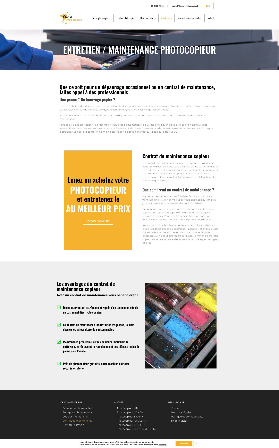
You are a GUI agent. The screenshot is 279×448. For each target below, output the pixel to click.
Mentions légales (181, 412)
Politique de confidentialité (187, 416)
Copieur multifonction (75, 416)
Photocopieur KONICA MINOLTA (136, 429)
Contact (210, 18)
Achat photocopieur (101, 18)
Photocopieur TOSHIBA (131, 424)
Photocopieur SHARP (130, 416)
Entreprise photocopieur (77, 412)
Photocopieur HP (127, 408)
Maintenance (166, 18)
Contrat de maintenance (77, 420)
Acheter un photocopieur (77, 408)
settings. (163, 444)
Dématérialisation (148, 18)
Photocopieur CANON (130, 412)
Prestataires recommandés (189, 18)
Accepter (184, 443)
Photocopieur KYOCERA (131, 420)
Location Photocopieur (126, 18)
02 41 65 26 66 (179, 421)
